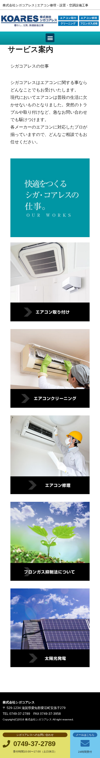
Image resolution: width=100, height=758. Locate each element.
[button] (50, 37)
